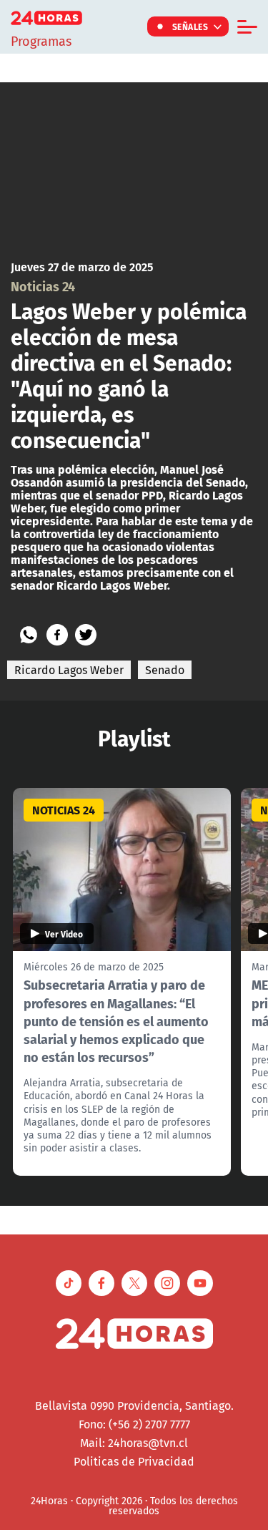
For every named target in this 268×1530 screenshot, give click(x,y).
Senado (164, 669)
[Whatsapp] (28, 634)
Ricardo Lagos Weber (69, 669)
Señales (190, 26)
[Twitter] (85, 634)
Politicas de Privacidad (134, 1461)
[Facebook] (57, 634)
